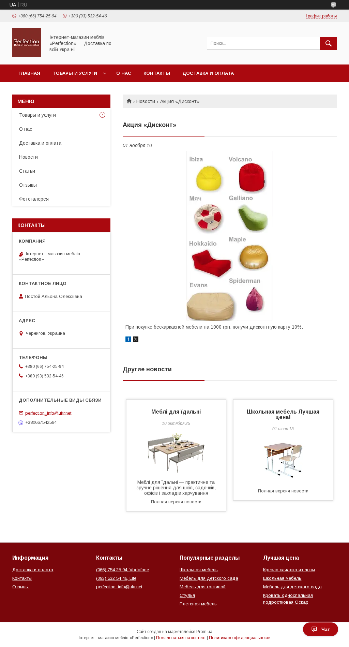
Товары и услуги (74, 73)
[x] (135, 340)
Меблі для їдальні (176, 412)
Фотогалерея (34, 199)
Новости (145, 101)
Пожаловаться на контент (181, 637)
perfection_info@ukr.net (48, 412)
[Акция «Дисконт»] (229, 236)
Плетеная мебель (198, 603)
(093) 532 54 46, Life (116, 578)
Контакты (156, 73)
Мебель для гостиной (203, 586)
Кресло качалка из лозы (289, 569)
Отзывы (28, 185)
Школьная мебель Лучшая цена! (283, 414)
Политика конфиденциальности (240, 637)
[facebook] (128, 340)
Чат (325, 629)
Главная (29, 73)
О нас (123, 73)
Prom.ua (204, 631)
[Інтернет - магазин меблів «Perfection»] (26, 55)
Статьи (27, 171)
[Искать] (328, 43)
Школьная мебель (199, 569)
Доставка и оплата (208, 73)
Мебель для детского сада (209, 578)
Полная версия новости (176, 501)
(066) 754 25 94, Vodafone (122, 569)
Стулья (187, 595)
